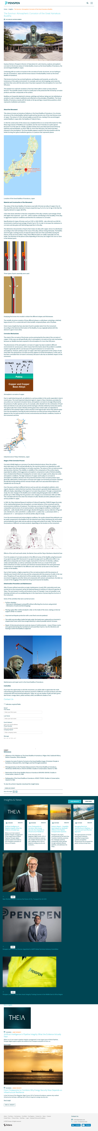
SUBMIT (6, 750)
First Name (7, 709)
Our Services (17, 1116)
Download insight (10, 788)
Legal (27, 1118)
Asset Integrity (17, 1032)
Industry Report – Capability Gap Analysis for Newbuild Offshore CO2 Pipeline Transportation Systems (59, 829)
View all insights (9, 1104)
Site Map (22, 1118)
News (13, 897)
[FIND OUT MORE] (14, 819)
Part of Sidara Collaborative (13, 1125)
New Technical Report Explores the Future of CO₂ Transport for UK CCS (24, 899)
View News (88, 801)
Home (5, 9)
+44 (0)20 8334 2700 (82, 1121)
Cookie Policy (7, 1118)
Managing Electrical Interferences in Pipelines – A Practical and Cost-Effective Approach (83, 829)
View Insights (75, 801)
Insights (20, 822)
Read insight (7, 1044)
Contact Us (74, 1116)
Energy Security (17, 1088)
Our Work (24, 1116)
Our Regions (31, 1116)
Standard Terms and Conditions (37, 1118)
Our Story (10, 1116)
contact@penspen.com (79, 1119)
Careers (49, 1116)
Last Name (7, 716)
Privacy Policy (15, 1118)
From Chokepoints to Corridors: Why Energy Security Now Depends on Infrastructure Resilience (36, 829)
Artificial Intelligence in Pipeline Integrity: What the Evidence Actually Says (13, 828)
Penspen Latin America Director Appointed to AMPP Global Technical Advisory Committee (30, 949)
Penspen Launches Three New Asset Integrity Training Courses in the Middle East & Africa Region (33, 994)
